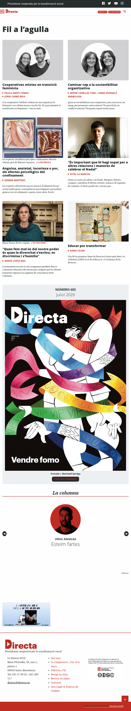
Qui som (56, 658)
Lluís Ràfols (44, 162)
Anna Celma (77, 250)
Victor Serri (39, 243)
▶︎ (127, 533)
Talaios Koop (103, 706)
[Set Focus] (124, 11)
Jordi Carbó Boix (14, 96)
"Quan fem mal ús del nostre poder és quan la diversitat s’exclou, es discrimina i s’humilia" (30, 252)
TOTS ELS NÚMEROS (65, 479)
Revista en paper (60, 678)
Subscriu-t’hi (58, 670)
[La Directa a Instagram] (122, 3)
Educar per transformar (87, 246)
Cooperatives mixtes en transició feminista (29, 86)
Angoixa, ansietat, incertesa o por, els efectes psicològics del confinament (30, 172)
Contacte (56, 682)
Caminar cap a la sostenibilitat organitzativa (93, 86)
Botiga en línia (59, 674)
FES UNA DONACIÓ (114, 12)
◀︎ (5, 533)
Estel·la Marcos (80, 174)
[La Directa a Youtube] (116, 3)
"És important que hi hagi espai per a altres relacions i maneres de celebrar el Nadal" (98, 165)
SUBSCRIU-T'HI (103, 12)
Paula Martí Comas (16, 92)
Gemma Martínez (14, 180)
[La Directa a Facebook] (103, 3)
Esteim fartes (65, 544)
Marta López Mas (15, 260)
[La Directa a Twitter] (109, 3)
